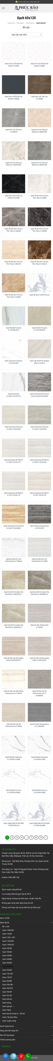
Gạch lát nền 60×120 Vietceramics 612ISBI (39, 560)
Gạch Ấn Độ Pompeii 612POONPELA (39, 329)
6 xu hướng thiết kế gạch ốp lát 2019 (16, 894)
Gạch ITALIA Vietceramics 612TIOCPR (39, 527)
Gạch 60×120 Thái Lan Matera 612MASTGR (39, 164)
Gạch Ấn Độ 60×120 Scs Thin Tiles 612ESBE (13, 296)
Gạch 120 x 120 (8, 937)
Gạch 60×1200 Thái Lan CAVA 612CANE (13, 197)
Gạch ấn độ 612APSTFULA (39, 295)
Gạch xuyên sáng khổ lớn (12, 889)
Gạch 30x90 (7, 956)
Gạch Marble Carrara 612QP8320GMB (13, 791)
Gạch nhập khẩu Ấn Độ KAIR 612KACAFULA (14, 824)
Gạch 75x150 (7, 974)
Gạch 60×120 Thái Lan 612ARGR (13, 131)
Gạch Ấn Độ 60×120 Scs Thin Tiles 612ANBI (39, 197)
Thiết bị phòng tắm (7, 1040)
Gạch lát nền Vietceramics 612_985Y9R (39, 725)
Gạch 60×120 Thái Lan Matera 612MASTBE (39, 131)
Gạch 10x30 (7, 934)
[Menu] (3, 8)
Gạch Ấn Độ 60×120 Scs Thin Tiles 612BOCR (13, 263)
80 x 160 (5, 927)
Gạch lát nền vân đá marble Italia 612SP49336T (13, 659)
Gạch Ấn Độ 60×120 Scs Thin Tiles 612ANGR (13, 230)
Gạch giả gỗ (7, 1006)
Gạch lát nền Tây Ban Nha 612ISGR (39, 626)
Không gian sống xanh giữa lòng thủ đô (17, 903)
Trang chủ (11, 23)
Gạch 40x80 (7, 959)
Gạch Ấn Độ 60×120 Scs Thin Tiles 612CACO (39, 263)
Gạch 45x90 (7, 963)
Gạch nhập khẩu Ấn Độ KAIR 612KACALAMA (39, 824)
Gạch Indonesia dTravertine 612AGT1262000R (14, 527)
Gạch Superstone (7, 1026)
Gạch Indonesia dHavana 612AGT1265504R (14, 428)
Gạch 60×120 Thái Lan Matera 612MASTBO (13, 164)
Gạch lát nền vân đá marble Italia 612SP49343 (39, 659)
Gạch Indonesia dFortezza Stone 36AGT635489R (39, 395)
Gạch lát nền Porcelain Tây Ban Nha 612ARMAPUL (39, 593)
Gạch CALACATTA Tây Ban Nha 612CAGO (39, 362)
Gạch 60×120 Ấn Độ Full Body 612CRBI (13, 65)
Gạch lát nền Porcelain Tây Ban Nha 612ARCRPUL (13, 593)
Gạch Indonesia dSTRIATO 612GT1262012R (39, 494)
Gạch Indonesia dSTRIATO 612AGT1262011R (13, 461)
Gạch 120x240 (8, 941)
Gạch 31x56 (4, 918)
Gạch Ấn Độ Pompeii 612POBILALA (13, 329)
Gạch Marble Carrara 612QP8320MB (39, 791)
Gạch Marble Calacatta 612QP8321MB (39, 758)
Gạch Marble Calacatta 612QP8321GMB (13, 758)
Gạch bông (6, 1003)
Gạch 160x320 (8, 945)
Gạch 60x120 (7, 966)
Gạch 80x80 (7, 981)
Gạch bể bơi (7, 999)
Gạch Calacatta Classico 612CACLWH (13, 362)
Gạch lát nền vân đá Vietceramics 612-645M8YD (39, 693)
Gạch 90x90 (7, 992)
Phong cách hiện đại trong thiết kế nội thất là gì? (21, 907)
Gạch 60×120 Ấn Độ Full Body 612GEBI (39, 65)
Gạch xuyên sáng (9, 1021)
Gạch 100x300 (8, 930)
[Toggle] (52, 922)
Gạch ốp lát (30, 23)
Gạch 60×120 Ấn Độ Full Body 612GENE (13, 97)
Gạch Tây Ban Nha (9, 1017)
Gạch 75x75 (7, 977)
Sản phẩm (20, 23)
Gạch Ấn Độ (7, 995)
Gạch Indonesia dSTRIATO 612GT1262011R (13, 494)
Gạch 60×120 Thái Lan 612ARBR (39, 97)
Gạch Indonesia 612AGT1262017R (14, 395)
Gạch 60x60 (7, 970)
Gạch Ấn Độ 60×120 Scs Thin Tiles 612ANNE (39, 230)
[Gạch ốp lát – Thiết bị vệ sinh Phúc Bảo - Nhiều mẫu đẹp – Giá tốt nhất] (26, 8)
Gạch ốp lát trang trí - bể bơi (13, 1014)
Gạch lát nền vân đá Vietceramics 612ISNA (13, 725)
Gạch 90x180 (7, 985)
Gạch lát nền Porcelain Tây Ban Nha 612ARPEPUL (13, 626)
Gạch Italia (6, 1010)
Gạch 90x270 (7, 988)
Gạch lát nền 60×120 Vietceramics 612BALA (13, 560)
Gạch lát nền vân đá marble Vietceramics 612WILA (13, 692)
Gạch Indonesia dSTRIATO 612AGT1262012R (39, 461)
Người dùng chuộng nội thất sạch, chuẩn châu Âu (21, 898)
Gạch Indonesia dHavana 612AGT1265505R (39, 428)
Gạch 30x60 (7, 952)
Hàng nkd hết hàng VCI (9, 1031)
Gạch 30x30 (7, 948)
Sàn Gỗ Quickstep (7, 1035)
